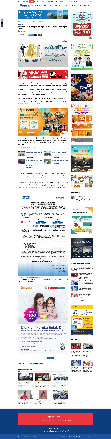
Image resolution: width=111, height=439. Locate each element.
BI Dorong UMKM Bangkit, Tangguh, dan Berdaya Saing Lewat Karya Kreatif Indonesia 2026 (34, 154)
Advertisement (72, 436)
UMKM (85, 5)
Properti (80, 5)
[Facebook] (77, 203)
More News (82, 300)
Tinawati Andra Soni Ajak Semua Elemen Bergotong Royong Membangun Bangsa (85, 294)
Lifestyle (61, 5)
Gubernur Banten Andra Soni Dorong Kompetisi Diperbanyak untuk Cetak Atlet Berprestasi (86, 282)
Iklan (74, 1)
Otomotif (50, 5)
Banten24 (90, 5)
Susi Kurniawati (23, 31)
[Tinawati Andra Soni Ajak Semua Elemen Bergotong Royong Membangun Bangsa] (74, 294)
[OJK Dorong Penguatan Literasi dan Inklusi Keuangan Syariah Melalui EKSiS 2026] (47, 153)
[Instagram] (81, 203)
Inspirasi (74, 5)
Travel (56, 5)
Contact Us (78, 436)
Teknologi (67, 5)
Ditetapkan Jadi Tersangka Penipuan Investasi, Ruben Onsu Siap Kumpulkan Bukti (50, 1)
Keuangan (44, 5)
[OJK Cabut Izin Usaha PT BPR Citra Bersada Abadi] (47, 161)
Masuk (91, 1)
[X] (2, 23)
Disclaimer (82, 1)
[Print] (2, 25)
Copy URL (50, 358)
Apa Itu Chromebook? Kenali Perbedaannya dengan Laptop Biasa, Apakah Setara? (86, 268)
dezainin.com (90, 436)
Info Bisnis (37, 5)
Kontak (87, 1)
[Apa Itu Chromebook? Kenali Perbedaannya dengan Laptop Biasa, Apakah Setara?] (74, 269)
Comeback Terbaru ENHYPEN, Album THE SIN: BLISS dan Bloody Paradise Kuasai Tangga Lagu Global (76, 352)
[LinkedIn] (78, 203)
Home (20, 21)
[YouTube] (80, 203)
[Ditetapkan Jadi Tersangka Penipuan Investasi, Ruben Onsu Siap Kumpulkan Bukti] (74, 288)
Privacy (77, 1)
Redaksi (70, 1)
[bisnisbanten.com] (26, 5)
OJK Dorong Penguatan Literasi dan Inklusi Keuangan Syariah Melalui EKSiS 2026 (59, 154)
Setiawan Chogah (80, 196)
